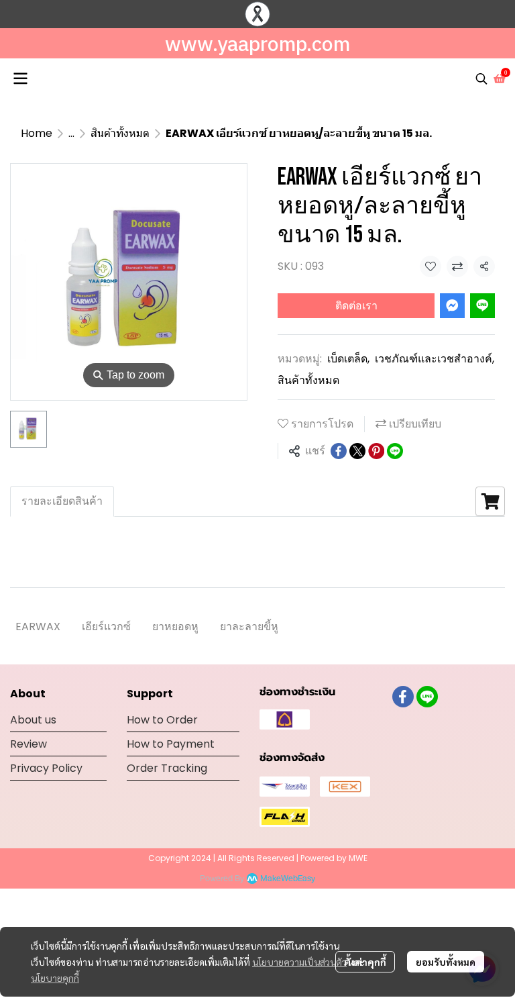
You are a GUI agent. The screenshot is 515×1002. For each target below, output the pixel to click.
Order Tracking (167, 768)
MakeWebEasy (287, 879)
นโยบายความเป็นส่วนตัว (299, 962)
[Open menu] (20, 78)
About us (33, 720)
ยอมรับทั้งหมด (445, 962)
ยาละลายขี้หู (249, 626)
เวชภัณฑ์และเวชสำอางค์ (434, 358)
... (71, 133)
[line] (427, 696)
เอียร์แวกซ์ (106, 626)
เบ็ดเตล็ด (348, 358)
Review (28, 744)
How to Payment (171, 744)
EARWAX (37, 626)
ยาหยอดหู (175, 626)
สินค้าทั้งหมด (120, 133)
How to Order (162, 720)
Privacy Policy (46, 768)
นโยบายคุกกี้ (55, 978)
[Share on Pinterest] (376, 451)
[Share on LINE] (395, 451)
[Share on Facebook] (339, 451)
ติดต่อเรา (356, 305)
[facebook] (403, 696)
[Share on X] (357, 451)
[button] (481, 78)
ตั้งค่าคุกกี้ (365, 962)
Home (36, 133)
